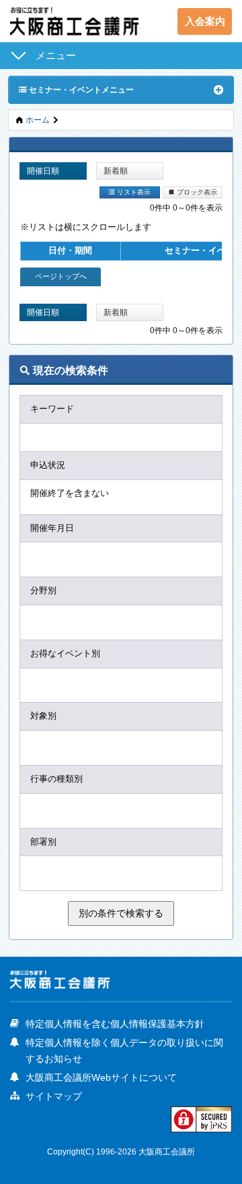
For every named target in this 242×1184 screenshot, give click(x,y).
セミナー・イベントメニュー (76, 89)
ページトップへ (61, 276)
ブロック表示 (192, 192)
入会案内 (205, 21)
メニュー (56, 55)
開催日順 (43, 170)
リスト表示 (129, 192)
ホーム (38, 119)
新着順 (116, 170)
